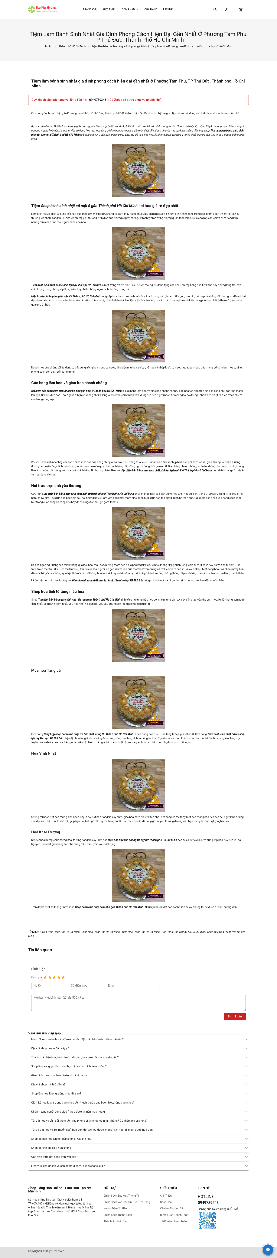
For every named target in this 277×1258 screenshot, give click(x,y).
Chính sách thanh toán (118, 1215)
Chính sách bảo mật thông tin (122, 1195)
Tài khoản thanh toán (173, 1221)
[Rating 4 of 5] (59, 977)
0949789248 (98, 100)
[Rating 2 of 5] (49, 977)
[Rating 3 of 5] (54, 977)
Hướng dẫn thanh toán (174, 1215)
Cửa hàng (151, 9)
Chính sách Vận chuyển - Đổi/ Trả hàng (127, 1202)
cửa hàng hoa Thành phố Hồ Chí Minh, (184, 931)
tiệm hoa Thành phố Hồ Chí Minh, (141, 931)
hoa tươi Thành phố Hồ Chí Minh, (61, 931)
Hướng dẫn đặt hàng (116, 1208)
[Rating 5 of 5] (63, 977)
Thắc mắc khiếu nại (115, 1221)
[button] (226, 9)
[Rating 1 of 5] (45, 977)
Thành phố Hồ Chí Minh (72, 46)
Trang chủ (90, 9)
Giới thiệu (109, 9)
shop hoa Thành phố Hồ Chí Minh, (101, 931)
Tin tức (49, 46)
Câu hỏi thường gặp (172, 1208)
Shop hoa (166, 1202)
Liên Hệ (168, 9)
